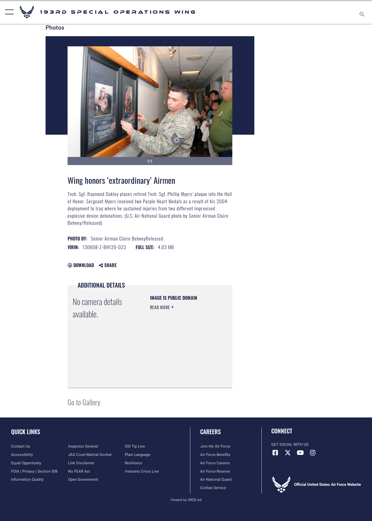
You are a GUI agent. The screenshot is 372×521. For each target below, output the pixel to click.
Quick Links (25, 431)
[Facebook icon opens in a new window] (275, 452)
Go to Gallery (84, 401)
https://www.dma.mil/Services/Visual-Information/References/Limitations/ (181, 371)
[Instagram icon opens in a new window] (312, 452)
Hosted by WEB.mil (186, 500)
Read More (160, 307)
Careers (210, 431)
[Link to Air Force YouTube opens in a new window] (300, 452)
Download (83, 265)
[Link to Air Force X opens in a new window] (288, 452)
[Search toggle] (362, 12)
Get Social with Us (289, 444)
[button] (8, 12)
